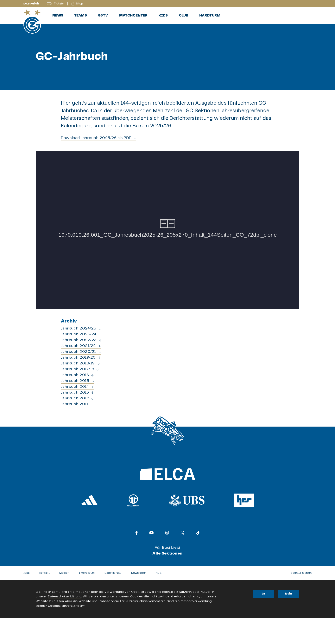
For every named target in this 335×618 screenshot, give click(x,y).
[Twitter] (182, 532)
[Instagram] (167, 532)
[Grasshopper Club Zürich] (32, 22)
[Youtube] (151, 532)
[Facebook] (136, 532)
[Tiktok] (198, 532)
